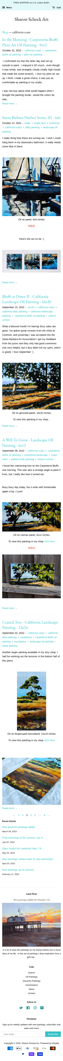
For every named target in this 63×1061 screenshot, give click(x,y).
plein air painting (33, 54)
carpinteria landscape (36, 455)
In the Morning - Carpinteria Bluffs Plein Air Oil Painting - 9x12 (30, 42)
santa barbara (9, 645)
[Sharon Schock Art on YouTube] (42, 1008)
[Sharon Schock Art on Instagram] (35, 1008)
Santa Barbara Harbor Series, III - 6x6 (31, 117)
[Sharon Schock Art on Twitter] (21, 1008)
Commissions (31, 985)
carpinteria (26, 637)
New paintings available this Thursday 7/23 (32, 899)
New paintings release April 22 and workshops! (27, 859)
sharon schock (45, 459)
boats (28, 123)
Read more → (9, 103)
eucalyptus (20, 641)
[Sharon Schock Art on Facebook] (28, 1008)
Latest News (31, 893)
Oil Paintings (31, 977)
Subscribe (53, 1034)
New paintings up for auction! (18, 869)
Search (31, 972)
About (31, 989)
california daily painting (14, 311)
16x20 (31, 307)
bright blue (40, 123)
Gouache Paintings (31, 981)
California (54, 123)
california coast (33, 50)
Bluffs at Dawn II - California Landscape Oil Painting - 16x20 (26, 299)
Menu (9, 7)
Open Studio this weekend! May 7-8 (21, 848)
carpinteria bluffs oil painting (29, 315)
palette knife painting (22, 459)
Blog (5, 32)
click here (49, 541)
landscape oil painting (41, 641)
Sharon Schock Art (31, 19)
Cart (58, 7)
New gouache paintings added (18, 827)
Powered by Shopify (49, 1043)
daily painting (32, 127)
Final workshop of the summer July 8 (22, 837)
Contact (31, 993)
